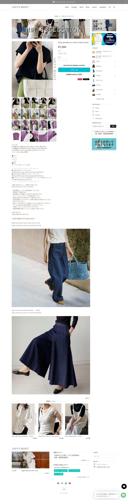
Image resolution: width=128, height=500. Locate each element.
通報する (88, 398)
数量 (59, 57)
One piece (99, 71)
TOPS (97, 61)
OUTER (98, 75)
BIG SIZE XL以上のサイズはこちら (104, 56)
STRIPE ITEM (100, 99)
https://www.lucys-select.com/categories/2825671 (28, 172)
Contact (94, 7)
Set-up (98, 85)
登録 (113, 126)
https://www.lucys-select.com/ (22, 179)
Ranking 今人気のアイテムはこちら (104, 52)
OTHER (98, 94)
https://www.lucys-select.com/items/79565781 (26, 225)
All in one (99, 80)
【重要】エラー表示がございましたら (64, 16)
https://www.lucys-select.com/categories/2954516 (28, 176)
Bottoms (98, 66)
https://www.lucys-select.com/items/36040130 (26, 313)
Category (74, 7)
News (87, 7)
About (81, 7)
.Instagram (102, 7)
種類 (59, 51)
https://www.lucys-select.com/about (23, 187)
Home (67, 7)
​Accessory (99, 89)
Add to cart (74, 70)
